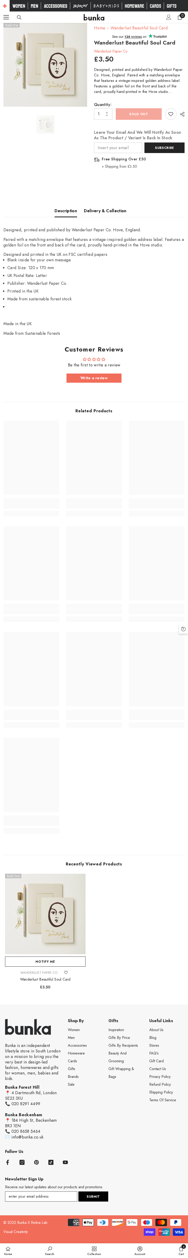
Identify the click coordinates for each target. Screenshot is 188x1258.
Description (66, 211)
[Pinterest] (36, 1162)
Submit (93, 1196)
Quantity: (103, 104)
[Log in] (168, 17)
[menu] (6, 17)
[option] (45, 65)
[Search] (19, 17)
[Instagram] (22, 1162)
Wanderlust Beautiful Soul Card (45, 979)
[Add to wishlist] (171, 114)
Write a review (94, 378)
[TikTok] (50, 1162)
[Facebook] (7, 1162)
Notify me (45, 961)
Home (99, 28)
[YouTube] (65, 1162)
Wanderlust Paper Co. (111, 51)
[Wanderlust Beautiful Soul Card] (45, 914)
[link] (31, 506)
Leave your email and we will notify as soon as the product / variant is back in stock (137, 135)
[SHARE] (181, 114)
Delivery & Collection (105, 211)
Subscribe (164, 147)
